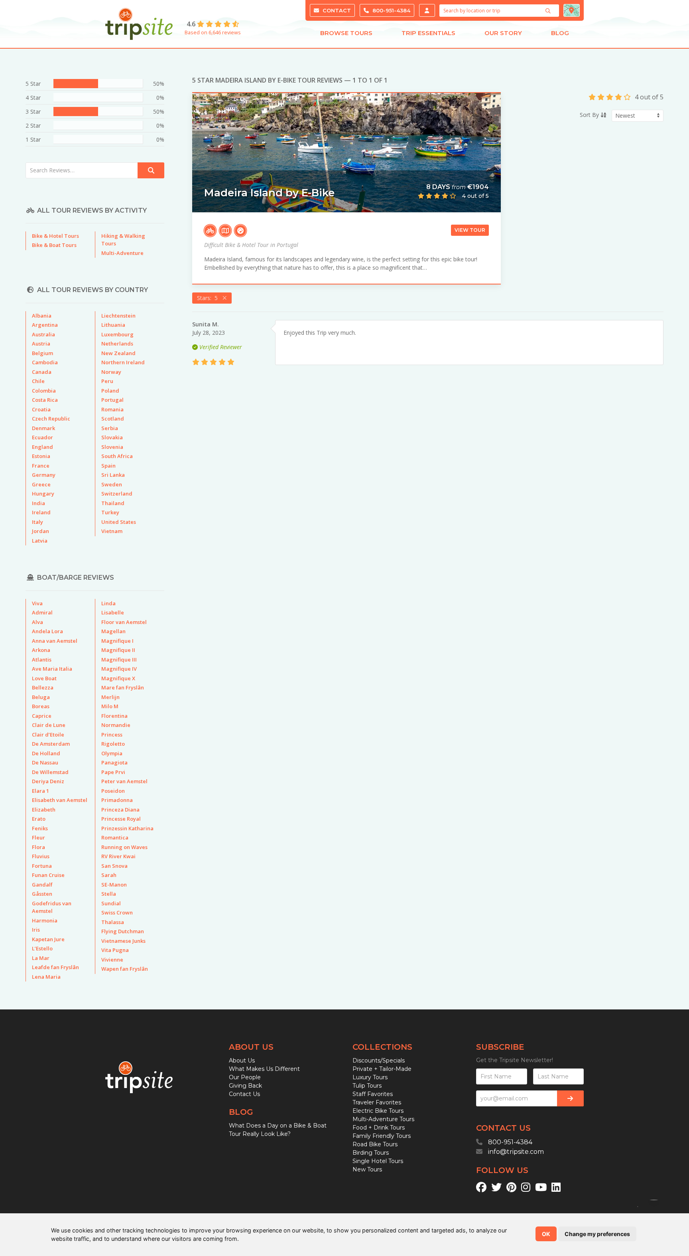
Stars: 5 (208, 298)
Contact (336, 10)
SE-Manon (114, 884)
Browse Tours (346, 33)
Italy (37, 521)
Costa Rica (45, 399)
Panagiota (114, 762)
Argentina (45, 324)
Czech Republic (51, 418)
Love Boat (44, 678)
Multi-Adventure (122, 253)
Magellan (113, 631)
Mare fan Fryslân (122, 687)
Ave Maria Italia (52, 668)
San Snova (114, 865)
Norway (111, 371)
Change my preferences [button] (597, 1233)
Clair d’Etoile (48, 734)
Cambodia (45, 362)
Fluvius (40, 856)
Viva (37, 603)
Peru (107, 381)
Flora (38, 847)
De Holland (46, 753)
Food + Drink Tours (378, 1127)
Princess (111, 734)
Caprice (41, 715)
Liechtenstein (118, 315)
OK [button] (546, 1233)
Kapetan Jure (48, 939)
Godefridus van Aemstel (51, 907)
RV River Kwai (118, 856)
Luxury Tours (370, 1077)
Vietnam (111, 531)
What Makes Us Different (264, 1068)
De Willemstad (50, 772)
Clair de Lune (48, 725)
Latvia (39, 540)
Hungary (43, 493)
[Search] (549, 10)
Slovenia (112, 446)
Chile (38, 381)
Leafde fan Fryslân (55, 967)
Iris (36, 929)
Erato (38, 818)
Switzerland (116, 493)
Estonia (41, 456)
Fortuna (42, 865)
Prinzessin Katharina (127, 828)
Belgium (42, 353)
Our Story (503, 33)
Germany (43, 474)
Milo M (109, 706)
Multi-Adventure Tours (383, 1119)
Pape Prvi (113, 772)
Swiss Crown (117, 912)
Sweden (111, 484)
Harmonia (44, 920)
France (40, 465)
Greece (41, 484)
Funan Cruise (48, 875)
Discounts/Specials (378, 1060)
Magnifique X (118, 678)
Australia (43, 334)
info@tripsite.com (516, 1151)
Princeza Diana (120, 809)
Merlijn (110, 697)
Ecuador (42, 437)
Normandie (115, 725)
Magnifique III (119, 659)
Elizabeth (43, 809)
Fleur (38, 837)
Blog (560, 33)
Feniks (40, 828)
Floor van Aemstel (124, 622)
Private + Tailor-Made (381, 1068)
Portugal (112, 399)
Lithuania (113, 324)
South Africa (117, 456)
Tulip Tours (367, 1085)
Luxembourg (117, 334)
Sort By (590, 114)
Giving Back (245, 1085)
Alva (37, 622)
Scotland (112, 418)
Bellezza (42, 687)
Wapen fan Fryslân (124, 968)
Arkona (41, 650)
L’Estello (42, 948)
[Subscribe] (570, 1098)
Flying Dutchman (122, 931)
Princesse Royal (121, 818)
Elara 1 (40, 790)
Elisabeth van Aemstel (59, 800)
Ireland (41, 512)
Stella (108, 893)
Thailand (112, 503)
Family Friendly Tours (381, 1135)
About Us (242, 1060)
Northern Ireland (123, 362)
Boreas (40, 706)
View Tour (470, 230)
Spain (108, 465)
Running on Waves (124, 847)
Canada (41, 371)
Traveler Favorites (376, 1102)
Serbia (109, 428)
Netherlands (117, 343)
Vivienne (112, 959)
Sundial (111, 903)
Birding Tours (370, 1152)
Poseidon (113, 790)
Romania (112, 409)
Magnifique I (117, 640)
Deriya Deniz (48, 781)
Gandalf (42, 884)
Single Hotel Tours (377, 1161)
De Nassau (45, 762)
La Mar (40, 958)
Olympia (111, 753)
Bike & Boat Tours (54, 245)
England (42, 446)
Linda (108, 603)
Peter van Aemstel (124, 781)
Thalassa (112, 922)
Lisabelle (112, 612)
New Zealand (118, 353)
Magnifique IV (119, 668)
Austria (41, 343)
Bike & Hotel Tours (55, 235)
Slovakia (112, 437)
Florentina (114, 715)
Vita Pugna (115, 950)
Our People (245, 1077)
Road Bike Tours (375, 1144)
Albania (41, 315)
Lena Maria (46, 976)
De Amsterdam (51, 743)
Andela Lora (47, 631)
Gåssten (42, 893)
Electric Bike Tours (378, 1110)
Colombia (44, 390)
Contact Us (244, 1094)
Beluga (41, 697)
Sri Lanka (113, 474)
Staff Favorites (372, 1094)
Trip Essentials (428, 33)
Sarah (108, 875)
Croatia (41, 409)
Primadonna (117, 800)
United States (118, 521)
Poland (110, 390)
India (38, 503)
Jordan (40, 531)
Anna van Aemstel (54, 640)
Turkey (110, 512)
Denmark (43, 428)
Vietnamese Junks (123, 940)
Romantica (114, 837)
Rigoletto (113, 743)
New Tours (367, 1169)
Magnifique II (118, 650)
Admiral (42, 612)
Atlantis (41, 659)
